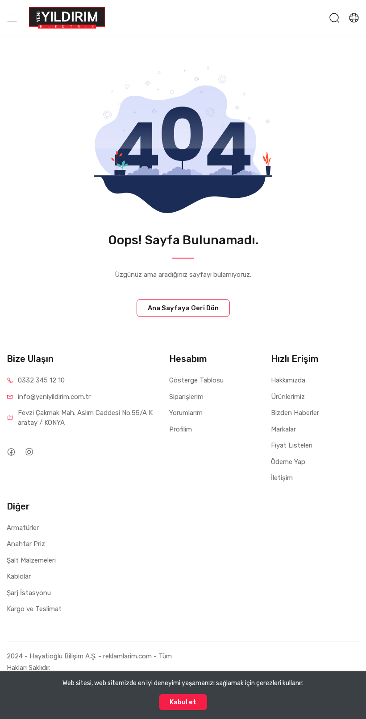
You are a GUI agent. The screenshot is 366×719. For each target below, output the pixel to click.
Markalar (283, 429)
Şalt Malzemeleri (31, 560)
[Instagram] (29, 452)
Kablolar (19, 576)
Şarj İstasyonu (29, 593)
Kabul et (183, 702)
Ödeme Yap (288, 462)
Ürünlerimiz (288, 397)
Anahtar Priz (26, 544)
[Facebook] (11, 452)
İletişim (282, 478)
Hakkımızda (288, 380)
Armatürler (23, 528)
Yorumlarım (186, 413)
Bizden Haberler (295, 413)
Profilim (180, 429)
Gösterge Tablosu (196, 380)
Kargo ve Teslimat (34, 609)
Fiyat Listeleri (291, 445)
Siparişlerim (186, 397)
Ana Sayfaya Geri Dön (183, 308)
